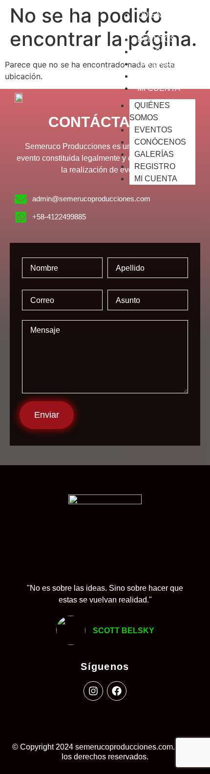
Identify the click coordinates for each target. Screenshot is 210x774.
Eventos (156, 39)
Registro (157, 76)
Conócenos (163, 51)
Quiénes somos (149, 111)
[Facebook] (116, 691)
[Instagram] (93, 691)
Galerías (157, 64)
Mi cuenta (158, 88)
